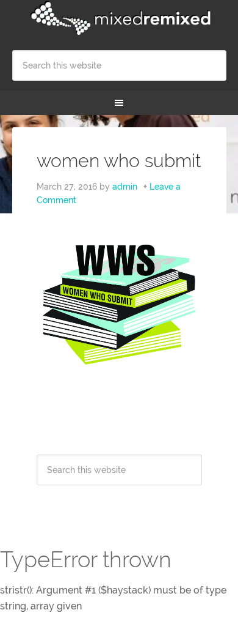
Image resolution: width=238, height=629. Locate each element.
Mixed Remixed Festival (119, 18)
